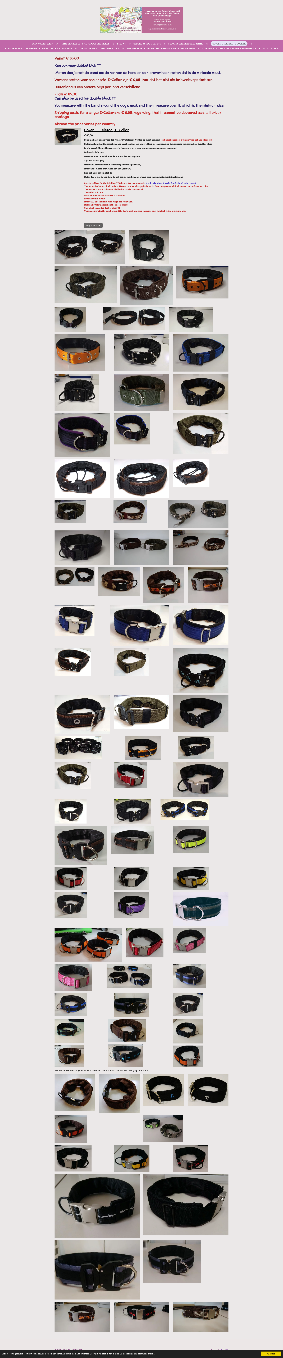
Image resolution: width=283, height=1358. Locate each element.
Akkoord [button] (271, 1353)
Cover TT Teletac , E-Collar (106, 130)
